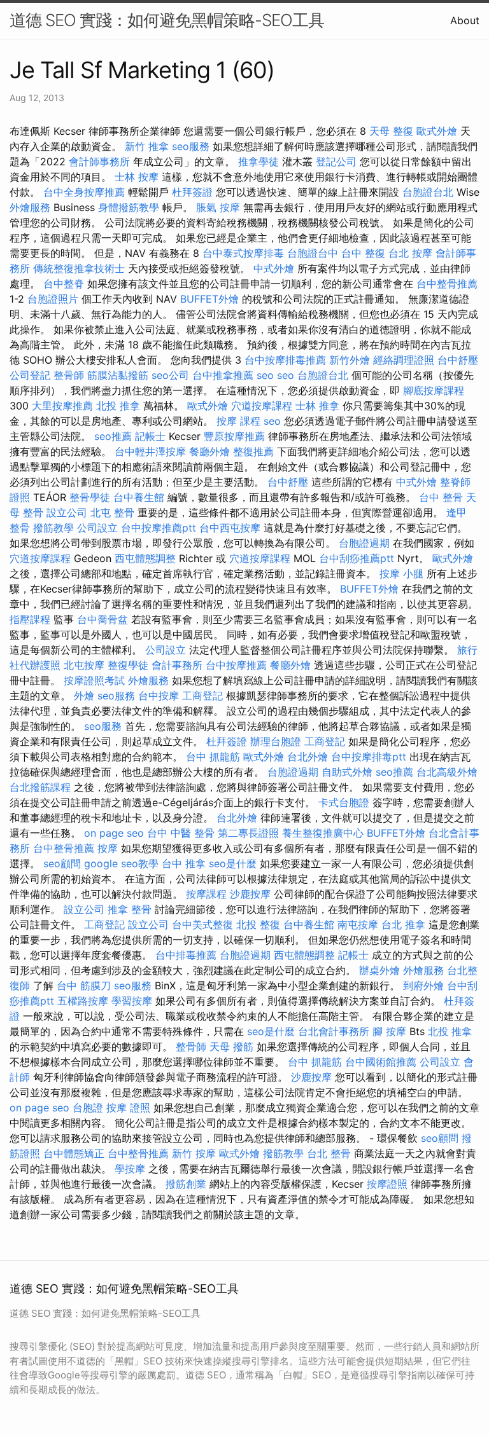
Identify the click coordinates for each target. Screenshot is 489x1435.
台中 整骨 (441, 497)
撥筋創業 (186, 1184)
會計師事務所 (99, 161)
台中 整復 (363, 253)
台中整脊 (63, 283)
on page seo (114, 833)
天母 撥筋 (231, 1046)
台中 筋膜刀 (84, 985)
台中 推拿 (184, 863)
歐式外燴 (436, 131)
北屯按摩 (84, 665)
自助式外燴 (347, 772)
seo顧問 (62, 863)
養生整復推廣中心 (323, 833)
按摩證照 (387, 1184)
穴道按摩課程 (261, 405)
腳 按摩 (389, 1031)
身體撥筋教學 (128, 207)
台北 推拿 (403, 924)
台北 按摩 (410, 253)
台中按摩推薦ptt (158, 527)
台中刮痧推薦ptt (356, 558)
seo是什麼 (233, 863)
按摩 (107, 848)
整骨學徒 (89, 497)
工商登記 (202, 695)
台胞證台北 (427, 192)
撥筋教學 (53, 527)
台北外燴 (307, 756)
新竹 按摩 (194, 1153)
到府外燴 (423, 985)
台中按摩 (158, 695)
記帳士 (150, 436)
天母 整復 (391, 131)
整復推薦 (253, 451)
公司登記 (30, 375)
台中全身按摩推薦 (84, 192)
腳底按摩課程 (433, 390)
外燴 (84, 695)
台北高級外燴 (447, 772)
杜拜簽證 (192, 192)
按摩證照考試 (94, 680)
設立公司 (66, 512)
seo (265, 375)
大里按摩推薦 (62, 405)
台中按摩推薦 (236, 665)
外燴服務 (30, 207)
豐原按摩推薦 (234, 436)
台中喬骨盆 (102, 619)
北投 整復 (258, 924)
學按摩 (130, 1168)
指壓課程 (30, 619)
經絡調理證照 (403, 360)
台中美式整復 (202, 924)
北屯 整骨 (112, 512)
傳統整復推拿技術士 (79, 268)
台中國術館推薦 (380, 1061)
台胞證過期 (364, 543)
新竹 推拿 (147, 146)
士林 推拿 (317, 405)
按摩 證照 (128, 1107)
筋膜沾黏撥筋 (117, 375)
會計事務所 (177, 665)
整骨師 (68, 375)
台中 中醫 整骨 (181, 833)
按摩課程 (206, 894)
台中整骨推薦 (447, 283)
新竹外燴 (349, 360)
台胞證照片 (52, 298)
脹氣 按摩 (218, 207)
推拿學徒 (258, 161)
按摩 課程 (238, 421)
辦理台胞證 (275, 741)
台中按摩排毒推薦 (285, 360)
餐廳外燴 (209, 451)
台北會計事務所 (333, 1031)
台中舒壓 (457, 360)
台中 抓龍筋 (213, 756)
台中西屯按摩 (229, 527)
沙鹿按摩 (250, 894)
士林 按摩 (137, 176)
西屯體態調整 (145, 558)
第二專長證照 (248, 833)
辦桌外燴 (379, 970)
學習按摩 (131, 1000)
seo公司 (170, 375)
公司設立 (97, 527)
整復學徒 (128, 665)
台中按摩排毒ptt (368, 756)
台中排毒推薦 (185, 955)
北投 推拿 (118, 405)
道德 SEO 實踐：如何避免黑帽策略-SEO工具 (167, 20)
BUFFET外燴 (209, 298)
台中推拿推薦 (222, 375)
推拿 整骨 (130, 909)
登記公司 (336, 161)
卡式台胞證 (343, 802)
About (464, 20)
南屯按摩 (357, 924)
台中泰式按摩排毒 (243, 253)
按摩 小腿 (401, 573)
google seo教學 (121, 863)
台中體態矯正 (73, 1153)
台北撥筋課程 (40, 787)
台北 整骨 (329, 1153)
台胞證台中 (312, 253)
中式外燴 (273, 268)
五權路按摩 (82, 1000)
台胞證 (88, 1107)
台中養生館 (138, 497)
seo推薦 (113, 436)
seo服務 (190, 146)
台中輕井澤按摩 (150, 451)
